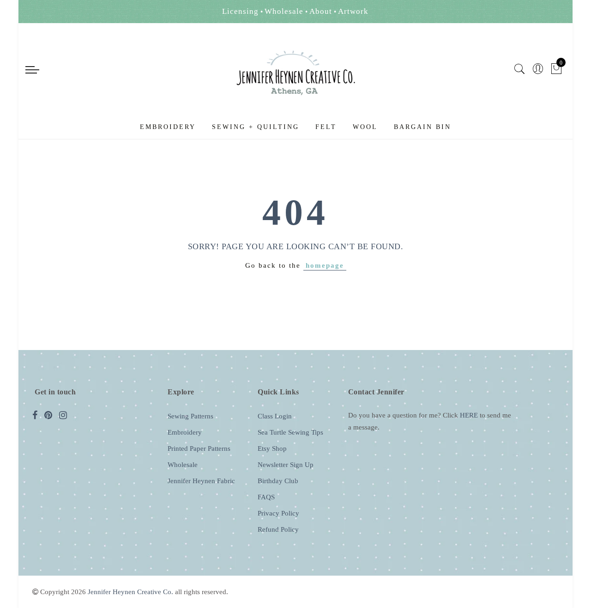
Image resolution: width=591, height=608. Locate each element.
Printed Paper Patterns (199, 448)
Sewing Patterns (190, 416)
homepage (325, 265)
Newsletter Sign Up (286, 464)
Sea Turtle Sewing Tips (290, 432)
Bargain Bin (422, 126)
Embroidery (168, 126)
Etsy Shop (272, 448)
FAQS (266, 497)
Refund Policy (278, 529)
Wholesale (183, 464)
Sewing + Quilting (255, 126)
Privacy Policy (278, 513)
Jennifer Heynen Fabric (201, 481)
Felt (326, 126)
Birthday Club (278, 481)
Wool (365, 126)
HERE (469, 415)
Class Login (275, 416)
